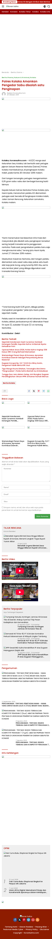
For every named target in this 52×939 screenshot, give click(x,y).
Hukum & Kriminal (21, 77)
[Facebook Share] (29, 391)
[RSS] (37, 920)
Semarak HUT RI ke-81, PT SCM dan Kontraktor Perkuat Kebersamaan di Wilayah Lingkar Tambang (33, 642)
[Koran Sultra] (12, 6)
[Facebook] (15, 920)
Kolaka (33, 77)
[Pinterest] (24, 920)
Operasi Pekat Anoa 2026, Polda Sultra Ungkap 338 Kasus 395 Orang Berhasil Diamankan (24, 351)
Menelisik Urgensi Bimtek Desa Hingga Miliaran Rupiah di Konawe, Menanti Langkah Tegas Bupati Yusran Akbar (33, 547)
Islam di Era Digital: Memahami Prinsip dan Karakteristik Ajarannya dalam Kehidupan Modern (27, 891)
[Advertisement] (26, 41)
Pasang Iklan (41, 927)
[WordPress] (28, 920)
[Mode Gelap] (44, 6)
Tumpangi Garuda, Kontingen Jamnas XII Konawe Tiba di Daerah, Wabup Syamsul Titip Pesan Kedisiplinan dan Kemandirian (31, 628)
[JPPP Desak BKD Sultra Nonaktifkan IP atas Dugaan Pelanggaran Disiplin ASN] (26, 649)
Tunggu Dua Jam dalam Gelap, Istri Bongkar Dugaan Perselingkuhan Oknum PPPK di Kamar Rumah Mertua (25, 375)
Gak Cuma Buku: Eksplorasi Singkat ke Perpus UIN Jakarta (26, 882)
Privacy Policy (32, 929)
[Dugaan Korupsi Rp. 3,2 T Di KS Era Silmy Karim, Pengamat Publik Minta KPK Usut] (38, 432)
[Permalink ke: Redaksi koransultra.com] (4, 94)
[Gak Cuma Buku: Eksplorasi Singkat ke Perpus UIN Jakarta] (26, 864)
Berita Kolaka (9, 383)
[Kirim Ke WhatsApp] (48, 391)
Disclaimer (44, 929)
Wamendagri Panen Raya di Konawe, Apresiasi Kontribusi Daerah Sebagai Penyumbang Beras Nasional (22, 357)
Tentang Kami (11, 927)
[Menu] (3, 6)
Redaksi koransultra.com (16, 93)
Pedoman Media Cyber (13, 929)
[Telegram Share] (43, 391)
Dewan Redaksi (26, 927)
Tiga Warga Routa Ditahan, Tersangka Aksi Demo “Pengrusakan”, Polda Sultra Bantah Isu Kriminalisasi (25, 370)
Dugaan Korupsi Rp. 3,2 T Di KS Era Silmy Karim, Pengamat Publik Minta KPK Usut (22, 364)
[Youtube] (33, 920)
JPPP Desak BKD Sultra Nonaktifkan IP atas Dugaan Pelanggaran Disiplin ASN (33, 656)
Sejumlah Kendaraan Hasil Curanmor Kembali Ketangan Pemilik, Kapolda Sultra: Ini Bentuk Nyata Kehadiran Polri (24, 344)
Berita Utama (7, 77)
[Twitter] (20, 920)
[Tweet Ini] (34, 391)
